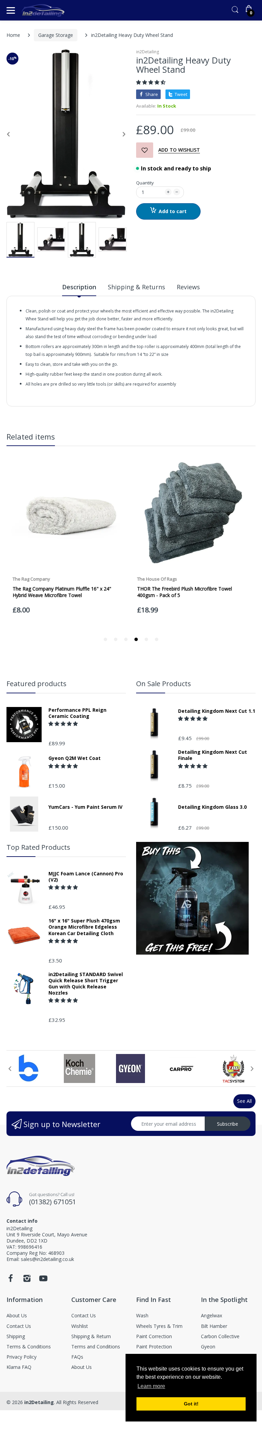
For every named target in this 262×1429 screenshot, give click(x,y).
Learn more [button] (151, 1386)
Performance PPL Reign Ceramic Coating (77, 713)
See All (244, 1101)
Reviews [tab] (188, 287)
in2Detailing (147, 52)
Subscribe (227, 1124)
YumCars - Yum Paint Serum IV (85, 807)
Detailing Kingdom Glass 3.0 (212, 807)
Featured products (36, 683)
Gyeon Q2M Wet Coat (74, 758)
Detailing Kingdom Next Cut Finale (212, 755)
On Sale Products (163, 683)
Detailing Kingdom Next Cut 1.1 (216, 711)
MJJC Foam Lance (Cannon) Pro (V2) (85, 877)
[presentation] (9, 1069)
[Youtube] (43, 1280)
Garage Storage (55, 35)
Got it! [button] (191, 1403)
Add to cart (173, 211)
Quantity (145, 183)
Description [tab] (79, 287)
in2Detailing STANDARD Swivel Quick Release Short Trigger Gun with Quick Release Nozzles (85, 983)
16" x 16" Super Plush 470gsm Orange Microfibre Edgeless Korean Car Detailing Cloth (84, 927)
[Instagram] (27, 1280)
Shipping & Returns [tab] (136, 287)
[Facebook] (10, 1280)
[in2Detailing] (43, 10)
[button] (151, 82)
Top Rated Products (38, 847)
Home (13, 35)
